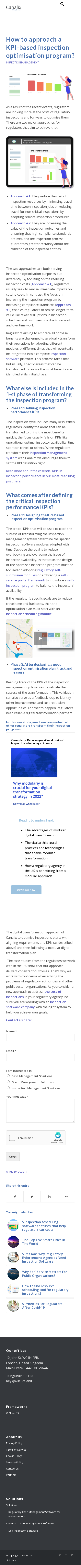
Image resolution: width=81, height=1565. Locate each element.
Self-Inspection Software (23, 1530)
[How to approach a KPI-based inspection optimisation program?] (40, 87)
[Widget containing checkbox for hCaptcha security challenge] (35, 1137)
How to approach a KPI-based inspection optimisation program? (40, 47)
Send (13, 1157)
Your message (17, 1096)
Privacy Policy (14, 1443)
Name (11, 1031)
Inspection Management (22, 62)
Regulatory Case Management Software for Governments (34, 1514)
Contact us (12, 1468)
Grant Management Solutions (33, 1082)
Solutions (11, 1505)
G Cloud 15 (12, 1413)
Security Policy (14, 1462)
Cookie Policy (14, 1456)
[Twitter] (72, 1555)
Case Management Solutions (32, 1076)
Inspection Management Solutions (36, 1088)
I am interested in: (19, 1071)
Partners (11, 1475)
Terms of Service (16, 1449)
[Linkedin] (60, 1555)
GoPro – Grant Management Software (31, 1523)
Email (11, 1051)
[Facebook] (66, 1555)
